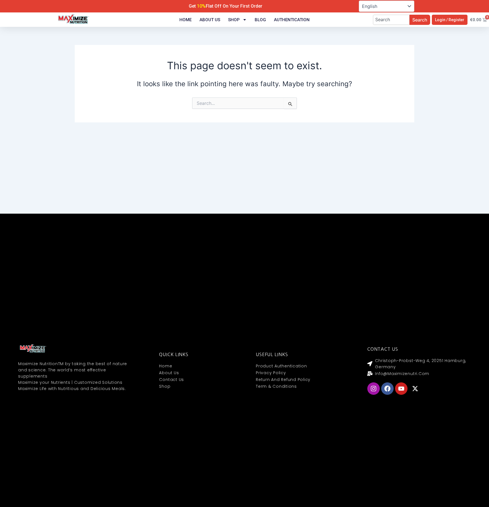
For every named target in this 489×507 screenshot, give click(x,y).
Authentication (292, 19)
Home (185, 19)
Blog (260, 19)
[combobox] (391, 20)
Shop (234, 19)
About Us (210, 19)
